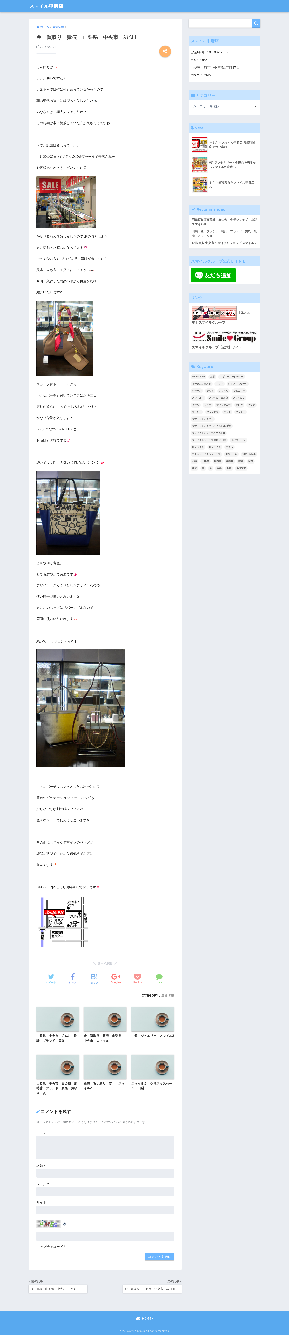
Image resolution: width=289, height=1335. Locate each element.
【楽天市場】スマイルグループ (221, 317)
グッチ (210, 390)
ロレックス (198, 447)
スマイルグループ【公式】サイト (217, 347)
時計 (240, 461)
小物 (194, 461)
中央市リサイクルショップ (206, 454)
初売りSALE (249, 454)
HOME (147, 1318)
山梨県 (205, 461)
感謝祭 (229, 461)
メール (42, 1184)
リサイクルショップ (202, 418)
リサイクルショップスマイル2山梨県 (211, 425)
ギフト (219, 383)
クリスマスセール (237, 383)
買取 (194, 468)
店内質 (217, 461)
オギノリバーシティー (231, 376)
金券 (219, 468)
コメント (43, 1133)
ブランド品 (212, 412)
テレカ (239, 404)
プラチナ (240, 412)
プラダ (227, 412)
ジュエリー (239, 390)
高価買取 (241, 468)
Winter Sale (198, 376)
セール (195, 404)
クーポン (197, 390)
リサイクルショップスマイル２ (208, 433)
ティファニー (223, 404)
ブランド (197, 412)
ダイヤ (207, 404)
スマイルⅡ (198, 397)
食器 (229, 468)
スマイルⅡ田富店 (218, 397)
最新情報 (167, 995)
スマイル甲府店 (46, 6)
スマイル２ (239, 397)
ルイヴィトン (238, 440)
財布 (250, 461)
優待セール (231, 454)
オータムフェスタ (201, 383)
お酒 (212, 376)
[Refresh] (64, 1223)
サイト (41, 1202)
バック (251, 404)
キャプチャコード (49, 1246)
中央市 (229, 447)
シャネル (223, 390)
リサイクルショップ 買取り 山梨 (209, 440)
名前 (40, 1166)
